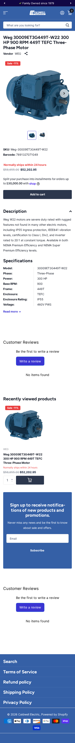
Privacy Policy (17, 702)
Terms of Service (20, 672)
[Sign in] (62, 13)
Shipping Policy (19, 692)
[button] (12, 477)
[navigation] (4, 3)
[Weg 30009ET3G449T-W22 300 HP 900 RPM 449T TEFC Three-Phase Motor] (23, 424)
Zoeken (67, 25)
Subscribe (37, 550)
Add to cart (37, 194)
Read (10, 311)
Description (15, 211)
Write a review (30, 361)
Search (10, 661)
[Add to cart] (30, 480)
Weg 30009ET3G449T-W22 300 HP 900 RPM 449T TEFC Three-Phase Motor (22, 458)
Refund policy (17, 682)
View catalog (5, 13)
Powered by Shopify (54, 714)
